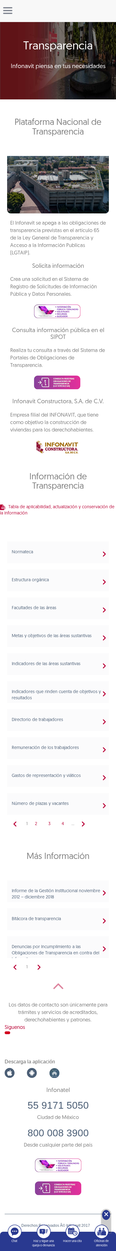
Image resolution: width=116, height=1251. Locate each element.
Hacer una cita (72, 1241)
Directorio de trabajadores (37, 720)
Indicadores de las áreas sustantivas (46, 664)
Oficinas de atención (101, 1243)
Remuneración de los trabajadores (45, 748)
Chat (14, 1241)
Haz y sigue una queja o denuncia (43, 1243)
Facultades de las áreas (34, 608)
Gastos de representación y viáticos (46, 776)
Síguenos (15, 1027)
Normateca (22, 552)
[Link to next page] (83, 824)
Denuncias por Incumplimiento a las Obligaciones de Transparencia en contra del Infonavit (55, 953)
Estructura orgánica (30, 580)
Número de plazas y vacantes (40, 803)
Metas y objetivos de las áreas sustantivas (52, 636)
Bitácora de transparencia (36, 919)
